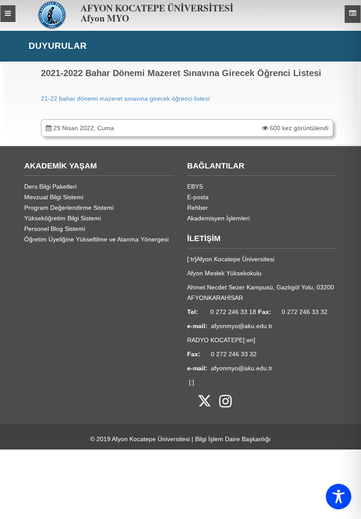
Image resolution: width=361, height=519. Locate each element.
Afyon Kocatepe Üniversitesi (151, 438)
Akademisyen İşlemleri (218, 218)
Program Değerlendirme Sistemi (69, 207)
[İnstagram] (221, 402)
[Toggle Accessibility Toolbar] (338, 496)
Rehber (197, 207)
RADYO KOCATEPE (215, 340)
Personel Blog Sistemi (54, 228)
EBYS (195, 186)
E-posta (198, 197)
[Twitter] (198, 402)
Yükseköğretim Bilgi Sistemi (62, 218)
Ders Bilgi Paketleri (50, 186)
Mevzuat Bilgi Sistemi (53, 197)
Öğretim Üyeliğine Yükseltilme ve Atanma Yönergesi (96, 239)
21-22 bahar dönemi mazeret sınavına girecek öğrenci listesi (125, 98)
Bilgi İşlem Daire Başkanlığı (233, 438)
